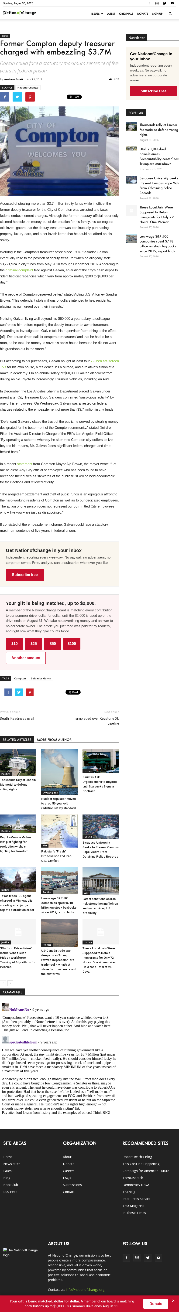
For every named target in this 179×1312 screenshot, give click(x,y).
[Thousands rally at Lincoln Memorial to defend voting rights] (18, 762)
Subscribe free (25, 575)
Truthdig (129, 1191)
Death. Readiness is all (17, 718)
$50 (53, 644)
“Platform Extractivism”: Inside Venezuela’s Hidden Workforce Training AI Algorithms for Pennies (18, 958)
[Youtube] (172, 3)
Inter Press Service (137, 1198)
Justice (4, 35)
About (67, 1157)
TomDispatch (133, 1178)
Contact (69, 1191)
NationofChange (27, 87)
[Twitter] (164, 3)
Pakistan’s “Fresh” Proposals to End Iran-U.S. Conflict (56, 856)
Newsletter (11, 1164)
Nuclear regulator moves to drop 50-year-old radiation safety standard (58, 803)
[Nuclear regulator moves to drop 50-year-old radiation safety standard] (59, 772)
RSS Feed (10, 1191)
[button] (170, 13)
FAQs (67, 1178)
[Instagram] (156, 3)
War (45, 845)
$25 (34, 644)
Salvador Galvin (41, 678)
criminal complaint (19, 270)
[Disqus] (59, 1060)
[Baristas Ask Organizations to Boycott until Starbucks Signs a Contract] (101, 761)
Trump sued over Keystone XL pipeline (96, 721)
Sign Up (157, 13)
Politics (5, 774)
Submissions (72, 1185)
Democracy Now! (136, 1185)
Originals (126, 13)
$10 (14, 644)
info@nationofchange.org (85, 1289)
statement (24, 464)
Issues (95, 13)
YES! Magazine (134, 1205)
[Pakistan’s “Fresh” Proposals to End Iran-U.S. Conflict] (59, 831)
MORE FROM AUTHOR (54, 739)
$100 (72, 644)
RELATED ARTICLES (17, 739)
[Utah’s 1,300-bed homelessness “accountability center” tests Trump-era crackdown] (131, 148)
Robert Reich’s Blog (137, 1157)
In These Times (134, 1212)
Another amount (25, 658)
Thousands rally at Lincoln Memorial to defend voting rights (18, 784)
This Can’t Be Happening (141, 1164)
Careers (69, 1171)
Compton (20, 678)
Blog (6, 1178)
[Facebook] (149, 3)
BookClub (10, 1185)
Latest (111, 13)
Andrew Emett (13, 79)
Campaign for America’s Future (146, 1171)
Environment (50, 792)
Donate (142, 13)
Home (8, 1157)
